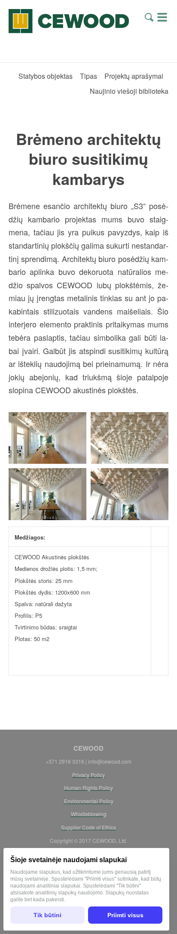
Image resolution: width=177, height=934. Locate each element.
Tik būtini (47, 915)
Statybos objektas (45, 76)
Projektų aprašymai (133, 76)
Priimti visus (125, 915)
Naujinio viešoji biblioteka (129, 91)
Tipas (88, 76)
